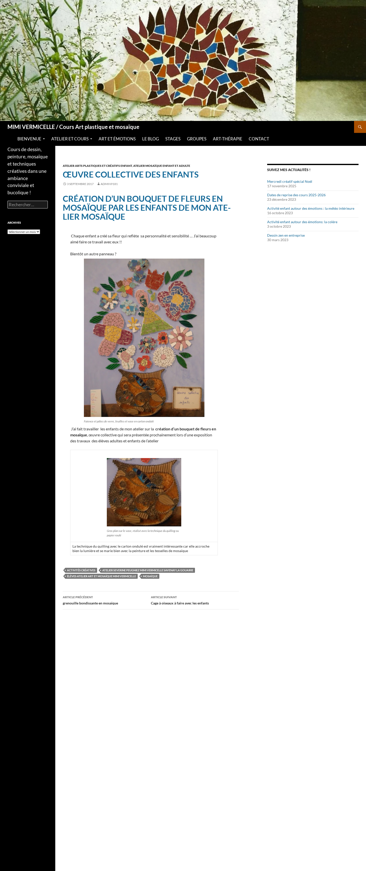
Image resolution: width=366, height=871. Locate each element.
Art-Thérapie (227, 138)
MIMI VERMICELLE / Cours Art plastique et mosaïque (73, 127)
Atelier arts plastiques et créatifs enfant (97, 166)
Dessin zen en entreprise (286, 235)
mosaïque (150, 576)
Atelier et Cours (70, 138)
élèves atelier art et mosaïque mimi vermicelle (101, 576)
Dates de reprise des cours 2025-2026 (296, 195)
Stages (173, 138)
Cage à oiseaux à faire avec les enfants (180, 600)
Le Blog (150, 138)
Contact (259, 138)
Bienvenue (29, 138)
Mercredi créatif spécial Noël (289, 181)
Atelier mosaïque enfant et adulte (161, 166)
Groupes (196, 138)
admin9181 (109, 184)
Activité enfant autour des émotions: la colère (302, 222)
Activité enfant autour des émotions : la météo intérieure (310, 208)
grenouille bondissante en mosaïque (90, 600)
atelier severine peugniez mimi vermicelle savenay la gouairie (147, 570)
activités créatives (81, 570)
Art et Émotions (117, 138)
